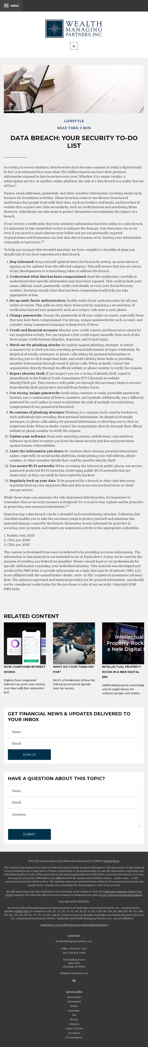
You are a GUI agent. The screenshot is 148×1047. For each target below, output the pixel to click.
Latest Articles (74, 1028)
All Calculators (74, 1037)
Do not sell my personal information (120, 895)
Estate (74, 1006)
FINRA (19, 911)
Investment (74, 1001)
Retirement (74, 997)
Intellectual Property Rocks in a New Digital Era (121, 672)
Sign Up (29, 754)
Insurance (74, 1010)
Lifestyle (74, 1024)
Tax (74, 1015)
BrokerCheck (111, 861)
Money (74, 1019)
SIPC (26, 911)
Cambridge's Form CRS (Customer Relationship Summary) (74, 925)
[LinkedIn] (74, 980)
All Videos (74, 1033)
